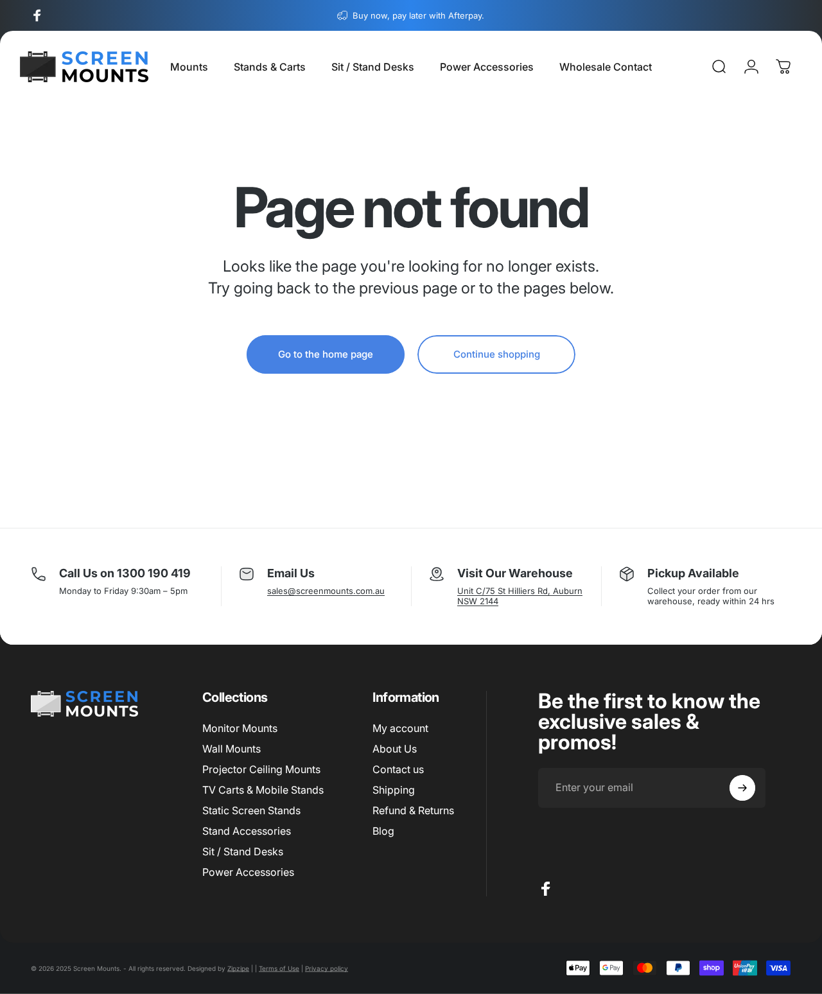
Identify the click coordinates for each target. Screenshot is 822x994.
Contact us (398, 769)
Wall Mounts (231, 748)
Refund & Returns (413, 810)
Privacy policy (326, 968)
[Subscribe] (742, 788)
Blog (383, 830)
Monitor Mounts (239, 728)
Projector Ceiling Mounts (261, 769)
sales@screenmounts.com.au (326, 591)
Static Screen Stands (251, 810)
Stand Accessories (246, 830)
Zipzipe (238, 968)
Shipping (393, 789)
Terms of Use (279, 968)
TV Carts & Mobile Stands (263, 789)
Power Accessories (248, 872)
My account (400, 728)
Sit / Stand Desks (242, 851)
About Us (394, 748)
